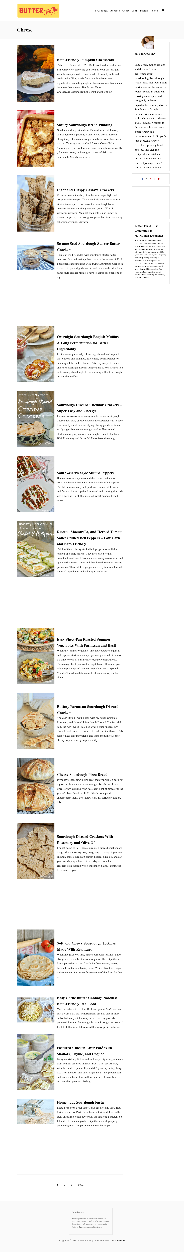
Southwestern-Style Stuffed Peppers (85, 472)
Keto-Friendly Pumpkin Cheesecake (86, 59)
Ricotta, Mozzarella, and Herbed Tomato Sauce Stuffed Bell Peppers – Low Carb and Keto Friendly (90, 538)
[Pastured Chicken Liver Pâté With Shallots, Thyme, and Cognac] (35, 1064)
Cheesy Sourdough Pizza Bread (82, 774)
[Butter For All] (39, 10)
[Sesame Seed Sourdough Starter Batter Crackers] (35, 259)
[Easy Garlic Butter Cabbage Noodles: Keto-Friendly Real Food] (35, 1011)
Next (80, 1184)
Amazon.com (83, 1227)
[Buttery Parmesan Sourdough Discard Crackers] (35, 723)
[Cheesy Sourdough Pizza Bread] (35, 788)
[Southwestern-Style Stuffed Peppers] (35, 486)
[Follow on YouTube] (159, 179)
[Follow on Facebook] (143, 179)
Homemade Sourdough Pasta (80, 1102)
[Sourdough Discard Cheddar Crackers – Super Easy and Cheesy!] (35, 421)
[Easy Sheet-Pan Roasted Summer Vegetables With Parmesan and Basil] (35, 658)
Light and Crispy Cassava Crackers (85, 189)
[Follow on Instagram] (155, 179)
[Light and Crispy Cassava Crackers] (35, 205)
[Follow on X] (147, 179)
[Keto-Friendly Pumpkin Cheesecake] (35, 75)
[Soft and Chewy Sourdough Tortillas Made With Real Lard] (35, 959)
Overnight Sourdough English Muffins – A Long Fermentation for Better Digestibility (89, 342)
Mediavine (120, 1240)
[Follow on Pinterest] (151, 179)
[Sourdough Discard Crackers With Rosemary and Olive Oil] (35, 853)
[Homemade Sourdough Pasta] (35, 1113)
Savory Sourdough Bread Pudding (84, 124)
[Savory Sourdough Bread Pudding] (35, 140)
